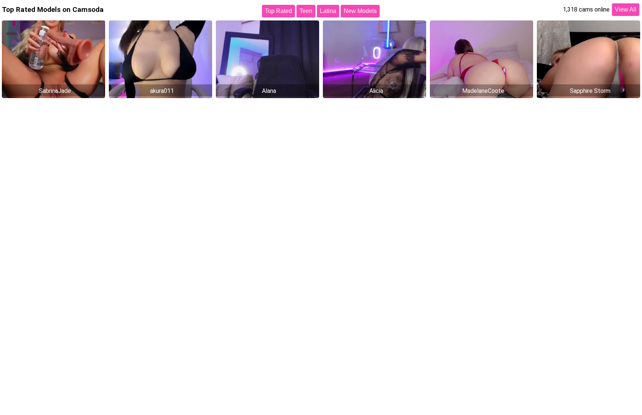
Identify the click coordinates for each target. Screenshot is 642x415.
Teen (305, 11)
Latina (328, 11)
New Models (360, 11)
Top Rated (278, 11)
